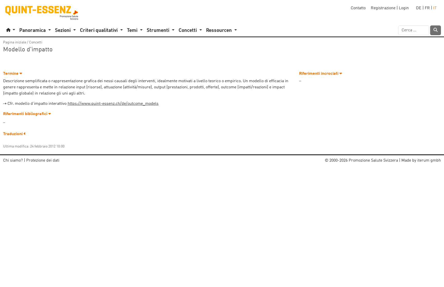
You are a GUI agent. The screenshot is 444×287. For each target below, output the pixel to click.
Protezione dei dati (42, 161)
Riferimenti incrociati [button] (319, 74)
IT (435, 8)
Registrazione (383, 8)
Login (404, 8)
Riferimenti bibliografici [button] (25, 114)
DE (418, 8)
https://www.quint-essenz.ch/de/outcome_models (113, 104)
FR (427, 8)
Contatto (358, 8)
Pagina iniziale (14, 42)
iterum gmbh (429, 161)
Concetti (35, 42)
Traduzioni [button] (13, 134)
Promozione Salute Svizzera (373, 161)
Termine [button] (11, 74)
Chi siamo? (13, 161)
